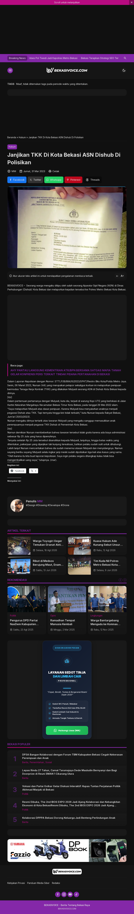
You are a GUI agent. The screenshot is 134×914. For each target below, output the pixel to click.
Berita (25, 762)
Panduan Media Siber (38, 883)
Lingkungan (96, 616)
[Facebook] (57, 894)
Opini (53, 616)
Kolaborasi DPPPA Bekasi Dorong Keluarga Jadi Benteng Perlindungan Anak (68, 817)
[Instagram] (64, 894)
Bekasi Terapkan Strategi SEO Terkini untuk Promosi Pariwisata (63, 58)
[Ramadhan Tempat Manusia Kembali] (67, 599)
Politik (13, 616)
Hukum (12, 146)
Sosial (48, 762)
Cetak (55, 171)
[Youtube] (70, 894)
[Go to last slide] (120, 580)
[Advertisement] (67, 115)
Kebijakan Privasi (16, 883)
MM (39, 501)
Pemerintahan (37, 762)
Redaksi (56, 883)
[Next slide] (125, 580)
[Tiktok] (76, 894)
